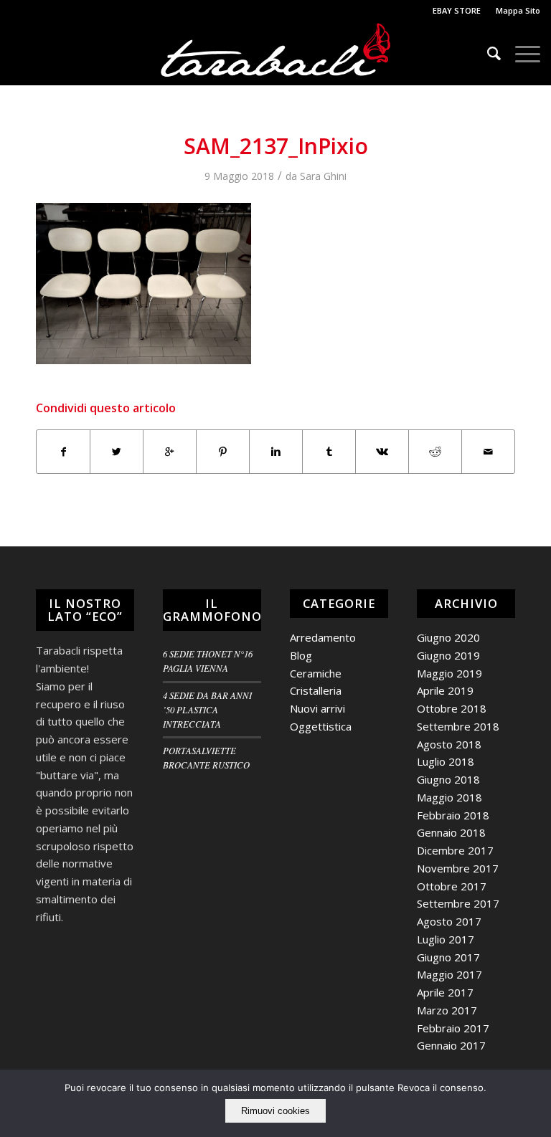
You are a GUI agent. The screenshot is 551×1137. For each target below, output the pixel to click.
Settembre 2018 (458, 726)
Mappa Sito (518, 10)
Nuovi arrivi (317, 708)
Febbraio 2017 (453, 1028)
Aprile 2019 (445, 690)
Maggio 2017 (449, 974)
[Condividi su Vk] (382, 451)
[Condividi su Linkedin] (276, 451)
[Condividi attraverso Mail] (488, 451)
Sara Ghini (323, 176)
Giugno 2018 (448, 779)
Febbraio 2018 (453, 815)
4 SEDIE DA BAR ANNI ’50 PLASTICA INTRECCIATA (207, 709)
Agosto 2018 (449, 744)
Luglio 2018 (445, 761)
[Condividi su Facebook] (63, 451)
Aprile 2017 (445, 992)
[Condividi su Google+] (169, 451)
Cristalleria (316, 690)
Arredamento (323, 637)
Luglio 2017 (445, 939)
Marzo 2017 (447, 1010)
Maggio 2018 (449, 797)
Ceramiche (316, 673)
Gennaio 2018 (451, 832)
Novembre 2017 (458, 868)
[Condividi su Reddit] (435, 451)
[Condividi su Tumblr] (329, 451)
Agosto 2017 (449, 921)
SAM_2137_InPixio (276, 146)
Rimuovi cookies (275, 1110)
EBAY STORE (457, 10)
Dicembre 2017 (455, 850)
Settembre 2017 (458, 903)
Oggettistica (321, 726)
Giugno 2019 (448, 655)
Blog (301, 655)
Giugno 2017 (448, 957)
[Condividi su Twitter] (116, 451)
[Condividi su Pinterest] (223, 451)
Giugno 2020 (448, 637)
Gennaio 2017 (451, 1045)
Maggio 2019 (449, 673)
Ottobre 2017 (451, 886)
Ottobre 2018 (451, 708)
